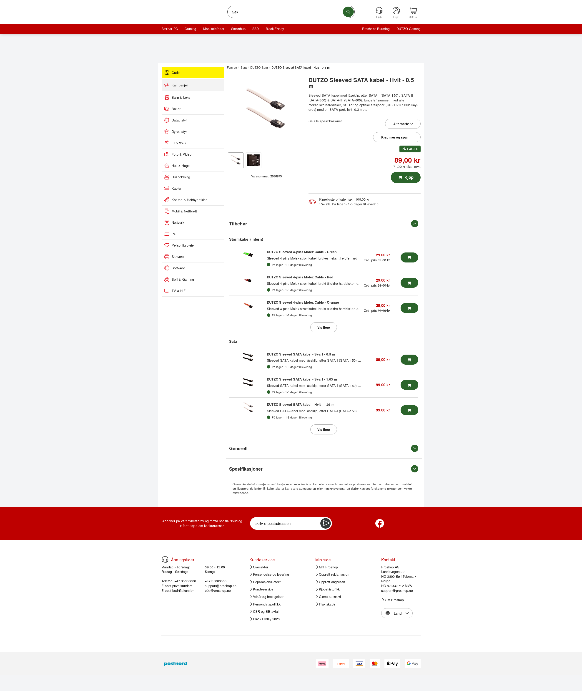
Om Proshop (394, 600)
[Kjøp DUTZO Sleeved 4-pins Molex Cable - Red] (409, 283)
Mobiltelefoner (213, 28)
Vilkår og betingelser (268, 596)
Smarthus (238, 28)
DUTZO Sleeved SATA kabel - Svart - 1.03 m (302, 379)
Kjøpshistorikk (329, 589)
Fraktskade (327, 604)
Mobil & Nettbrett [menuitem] (184, 211)
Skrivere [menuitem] (178, 256)
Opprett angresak (332, 582)
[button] (265, 111)
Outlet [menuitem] (176, 72)
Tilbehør (238, 223)
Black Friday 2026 (266, 619)
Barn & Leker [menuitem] (182, 97)
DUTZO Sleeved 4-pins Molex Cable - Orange (303, 302)
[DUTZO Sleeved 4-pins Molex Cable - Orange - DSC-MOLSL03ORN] (248, 306)
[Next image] (296, 112)
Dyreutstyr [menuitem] (179, 131)
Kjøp (408, 177)
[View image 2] (253, 160)
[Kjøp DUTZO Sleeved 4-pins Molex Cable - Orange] (409, 308)
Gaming (190, 28)
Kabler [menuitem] (176, 188)
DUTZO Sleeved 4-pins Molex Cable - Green (302, 252)
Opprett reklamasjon (334, 574)
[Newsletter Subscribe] (325, 523)
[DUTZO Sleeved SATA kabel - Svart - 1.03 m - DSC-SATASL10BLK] (248, 382)
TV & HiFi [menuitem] (179, 290)
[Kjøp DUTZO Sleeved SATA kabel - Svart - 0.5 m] (409, 360)
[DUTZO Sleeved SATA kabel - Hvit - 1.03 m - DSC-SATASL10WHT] (248, 408)
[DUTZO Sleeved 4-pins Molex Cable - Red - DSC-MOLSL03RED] (248, 280)
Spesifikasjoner (246, 468)
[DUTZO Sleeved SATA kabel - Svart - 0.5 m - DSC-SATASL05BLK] (248, 357)
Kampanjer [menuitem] (180, 85)
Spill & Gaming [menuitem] (183, 279)
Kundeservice (263, 589)
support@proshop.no (220, 585)
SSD (255, 28)
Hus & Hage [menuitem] (181, 165)
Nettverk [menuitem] (178, 222)
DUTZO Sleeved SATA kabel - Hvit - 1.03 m (301, 404)
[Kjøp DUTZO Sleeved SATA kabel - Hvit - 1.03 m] (409, 410)
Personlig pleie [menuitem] (183, 245)
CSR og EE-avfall (266, 611)
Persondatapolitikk (267, 604)
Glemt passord (330, 596)
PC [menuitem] (174, 234)
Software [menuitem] (178, 268)
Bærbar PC (169, 28)
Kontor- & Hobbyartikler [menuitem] (189, 199)
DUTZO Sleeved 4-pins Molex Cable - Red (300, 277)
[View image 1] (236, 160)
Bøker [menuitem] (176, 108)
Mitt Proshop (328, 567)
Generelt (238, 448)
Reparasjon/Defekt (267, 582)
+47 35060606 (215, 580)
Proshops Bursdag (376, 28)
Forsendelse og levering (271, 574)
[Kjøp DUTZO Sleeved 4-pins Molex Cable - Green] (409, 257)
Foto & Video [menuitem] (181, 154)
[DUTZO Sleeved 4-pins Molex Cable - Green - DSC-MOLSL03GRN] (248, 255)
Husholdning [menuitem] (181, 177)
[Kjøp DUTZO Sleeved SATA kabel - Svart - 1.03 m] (409, 385)
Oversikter (260, 567)
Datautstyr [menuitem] (179, 120)
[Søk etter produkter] (348, 12)
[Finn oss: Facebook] (379, 523)
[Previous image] (233, 112)
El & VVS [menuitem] (179, 143)
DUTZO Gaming (408, 28)
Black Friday (275, 28)
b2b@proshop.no (218, 590)
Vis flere (323, 327)
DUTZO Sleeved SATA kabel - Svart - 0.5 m (301, 354)
